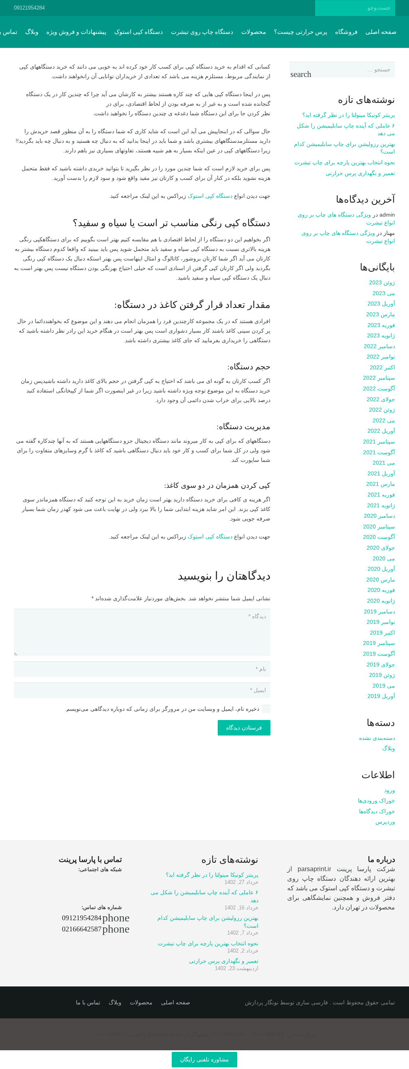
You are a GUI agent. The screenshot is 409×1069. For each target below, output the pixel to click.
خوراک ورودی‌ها (376, 800)
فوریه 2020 (381, 590)
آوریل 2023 (381, 303)
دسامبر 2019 (379, 611)
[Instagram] (160, 8)
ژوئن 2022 (382, 409)
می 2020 (384, 558)
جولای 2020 (381, 547)
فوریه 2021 (381, 494)
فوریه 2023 (381, 325)
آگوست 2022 (379, 388)
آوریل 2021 (381, 473)
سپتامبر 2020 (379, 526)
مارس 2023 (380, 314)
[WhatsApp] (146, 8)
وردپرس (385, 822)
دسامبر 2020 (379, 516)
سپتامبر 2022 (379, 378)
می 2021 (384, 463)
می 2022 (384, 420)
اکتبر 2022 (382, 367)
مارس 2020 (380, 579)
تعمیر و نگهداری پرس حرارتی (360, 173)
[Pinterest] (217, 8)
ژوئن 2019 (382, 675)
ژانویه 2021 (381, 505)
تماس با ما (88, 1002)
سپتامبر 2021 (379, 441)
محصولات (141, 1002)
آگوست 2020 (379, 537)
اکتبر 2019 (382, 632)
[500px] (189, 8)
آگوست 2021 (379, 452)
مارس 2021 (380, 484)
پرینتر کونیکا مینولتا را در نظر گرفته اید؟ (348, 115)
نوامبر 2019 (381, 622)
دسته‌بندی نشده (377, 738)
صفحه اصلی (175, 1002)
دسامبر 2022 (379, 346)
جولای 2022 (381, 399)
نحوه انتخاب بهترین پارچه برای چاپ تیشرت (344, 162)
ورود (389, 790)
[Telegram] (174, 8)
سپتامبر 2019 (379, 643)
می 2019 (384, 685)
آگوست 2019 (379, 654)
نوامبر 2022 (381, 356)
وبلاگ (388, 748)
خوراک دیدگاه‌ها (377, 811)
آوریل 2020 (381, 569)
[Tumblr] (203, 8)
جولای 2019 (381, 664)
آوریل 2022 (381, 431)
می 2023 (384, 293)
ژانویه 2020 (381, 601)
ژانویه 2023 (381, 335)
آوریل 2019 (381, 696)
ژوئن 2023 (382, 282)
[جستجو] (323, 8)
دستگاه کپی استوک (210, 196)
